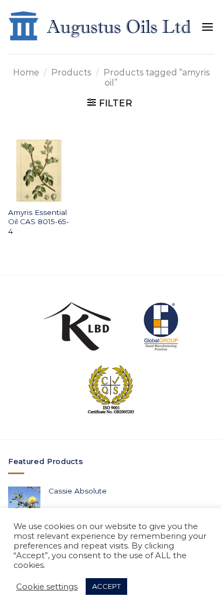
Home (26, 72)
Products (71, 72)
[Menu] (207, 27)
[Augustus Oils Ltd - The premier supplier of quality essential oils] (100, 26)
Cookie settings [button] (47, 587)
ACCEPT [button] (106, 586)
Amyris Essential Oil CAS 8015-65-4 (38, 221)
